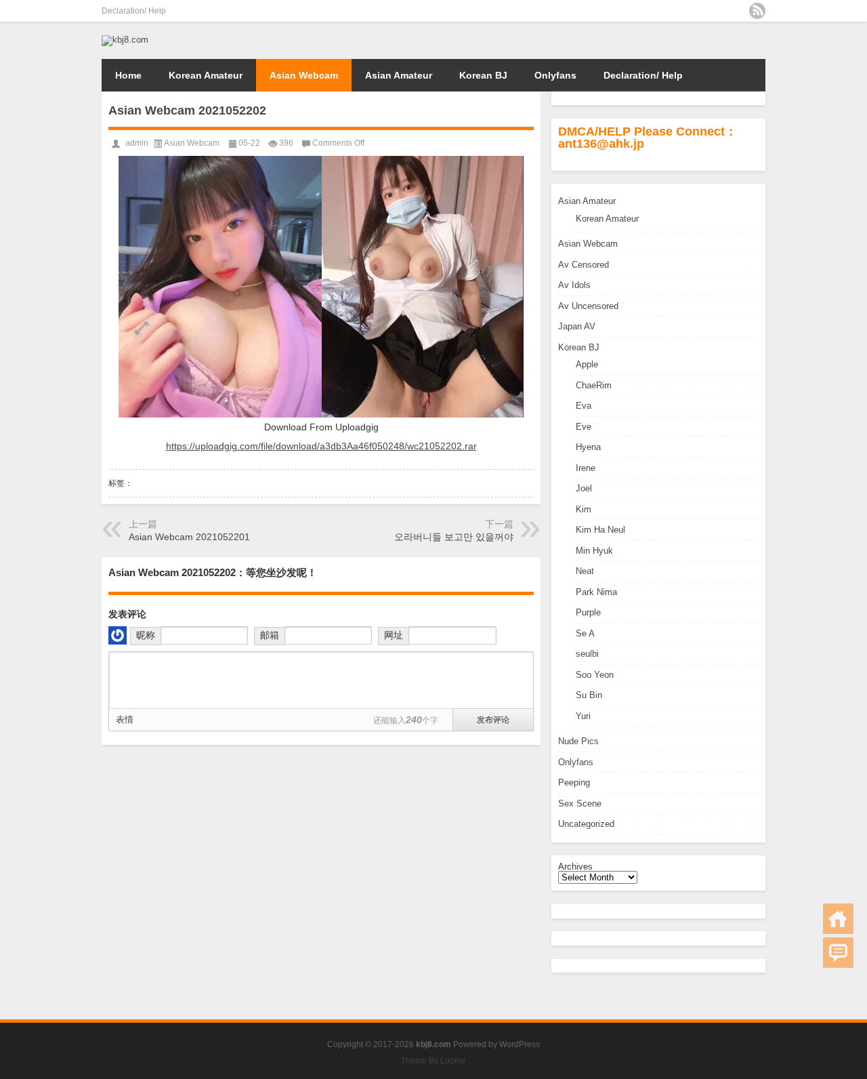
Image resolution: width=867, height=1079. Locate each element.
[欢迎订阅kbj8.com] (757, 11)
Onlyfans (555, 75)
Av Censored (583, 265)
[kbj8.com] (125, 40)
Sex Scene (579, 803)
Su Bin (589, 695)
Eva (583, 406)
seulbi (587, 654)
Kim (583, 509)
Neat (585, 571)
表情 (124, 719)
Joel (584, 488)
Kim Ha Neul (600, 530)
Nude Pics (578, 741)
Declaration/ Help (134, 11)
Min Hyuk (594, 551)
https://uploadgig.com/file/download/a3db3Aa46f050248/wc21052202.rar (321, 446)
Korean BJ (483, 75)
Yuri (583, 716)
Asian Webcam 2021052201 (189, 536)
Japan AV (576, 326)
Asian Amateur (398, 75)
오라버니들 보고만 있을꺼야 (453, 536)
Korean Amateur (205, 75)
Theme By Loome (433, 1060)
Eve (583, 427)
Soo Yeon (595, 675)
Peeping (574, 782)
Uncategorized (586, 824)
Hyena (588, 447)
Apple (587, 364)
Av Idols (574, 285)
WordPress (519, 1044)
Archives (575, 866)
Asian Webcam (304, 75)
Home (128, 75)
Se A (585, 633)
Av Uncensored (588, 306)
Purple (588, 612)
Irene (585, 468)
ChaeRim (594, 385)
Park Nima (596, 592)
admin (136, 143)
